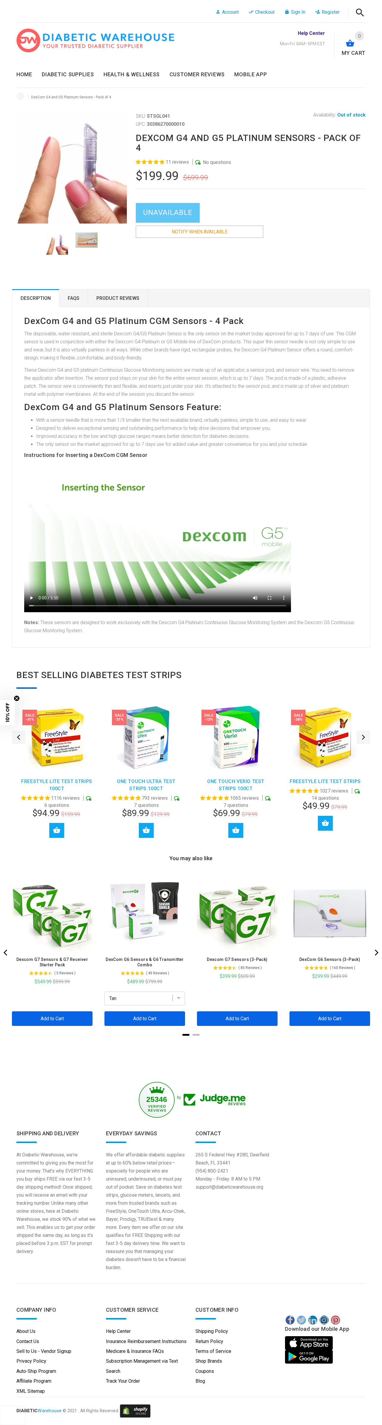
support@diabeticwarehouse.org (229, 1187)
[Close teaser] (17, 698)
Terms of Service (213, 1351)
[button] (151, 162)
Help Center (118, 1331)
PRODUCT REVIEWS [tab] (117, 298)
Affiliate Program (33, 1381)
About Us (26, 1331)
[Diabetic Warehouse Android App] (309, 1357)
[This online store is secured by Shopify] (135, 1411)
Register (331, 12)
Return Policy (209, 1341)
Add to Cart (56, 830)
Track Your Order (123, 1381)
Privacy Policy (31, 1361)
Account (230, 12)
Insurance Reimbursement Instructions (146, 1341)
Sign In (298, 12)
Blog (200, 1381)
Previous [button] (18, 737)
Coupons (204, 1371)
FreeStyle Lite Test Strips (325, 781)
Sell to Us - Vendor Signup (43, 1351)
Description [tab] (36, 298)
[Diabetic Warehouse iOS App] (309, 1343)
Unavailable (167, 212)
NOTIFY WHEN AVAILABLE (199, 232)
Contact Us (27, 1341)
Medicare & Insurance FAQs (135, 1351)
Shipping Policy (211, 1331)
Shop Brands (208, 1361)
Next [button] (363, 737)
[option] (57, 243)
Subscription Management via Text (142, 1361)
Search (113, 1371)
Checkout (265, 12)
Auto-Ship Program (36, 1371)
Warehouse (39, 1411)
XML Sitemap (30, 1391)
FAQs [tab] (73, 298)
